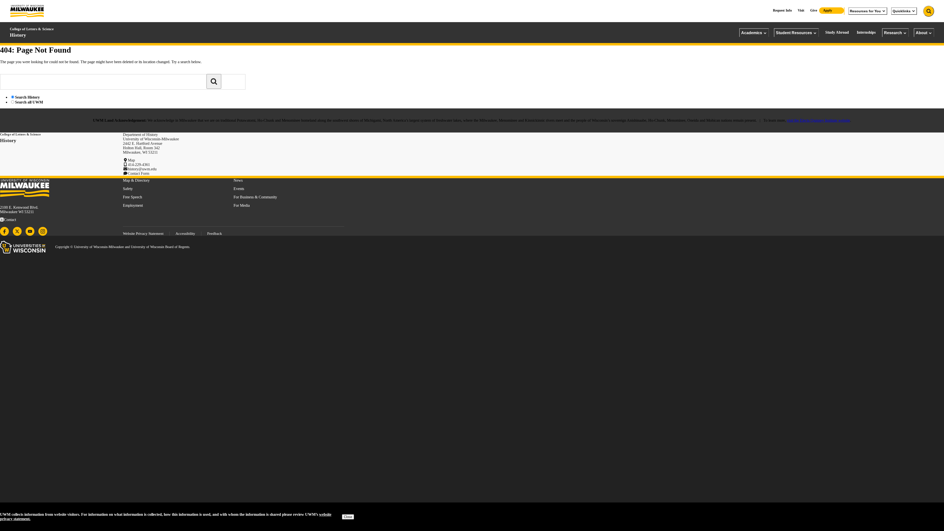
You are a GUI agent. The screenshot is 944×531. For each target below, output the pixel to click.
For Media (242, 205)
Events (239, 189)
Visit (801, 10)
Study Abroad (837, 32)
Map (131, 160)
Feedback (214, 234)
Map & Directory (136, 180)
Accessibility (185, 234)
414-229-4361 (139, 164)
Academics (751, 32)
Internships (866, 32)
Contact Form (138, 173)
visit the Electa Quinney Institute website (818, 120)
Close (348, 517)
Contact (10, 220)
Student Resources (794, 32)
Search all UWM (29, 102)
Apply (827, 10)
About (921, 32)
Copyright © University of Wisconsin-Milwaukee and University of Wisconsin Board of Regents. (122, 247)
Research (893, 32)
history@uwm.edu (142, 169)
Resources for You (865, 11)
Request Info (782, 10)
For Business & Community (255, 197)
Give (813, 10)
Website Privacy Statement (143, 234)
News (238, 180)
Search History (27, 97)
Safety (128, 189)
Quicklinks (902, 11)
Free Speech (132, 197)
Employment (133, 205)
